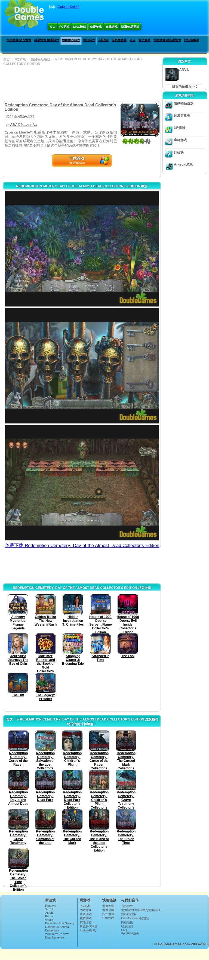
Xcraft (49, 909)
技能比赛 (86, 922)
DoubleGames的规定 (135, 918)
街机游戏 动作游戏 (19, 40)
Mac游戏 (79, 26)
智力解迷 (144, 40)
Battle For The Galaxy (59, 923)
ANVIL (49, 912)
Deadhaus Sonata (57, 926)
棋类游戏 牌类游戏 (46, 40)
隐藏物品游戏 (130, 26)
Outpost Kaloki (68, 7)
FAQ (124, 930)
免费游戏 (96, 26)
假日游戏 (89, 40)
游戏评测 (108, 906)
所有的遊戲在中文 (185, 87)
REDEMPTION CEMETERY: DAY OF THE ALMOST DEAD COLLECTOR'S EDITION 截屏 (82, 186)
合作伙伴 (127, 906)
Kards (49, 916)
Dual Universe (54, 937)
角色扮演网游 (89, 926)
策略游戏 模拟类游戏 (167, 40)
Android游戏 (183, 164)
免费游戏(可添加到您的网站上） (142, 910)
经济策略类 (191, 40)
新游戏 (50, 900)
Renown (50, 905)
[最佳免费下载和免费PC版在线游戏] (24, 15)
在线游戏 (112, 26)
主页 (6, 59)
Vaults (49, 919)
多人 (53, 26)
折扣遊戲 (108, 914)
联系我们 (127, 926)
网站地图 (127, 922)
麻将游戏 (180, 140)
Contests (108, 917)
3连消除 (103, 40)
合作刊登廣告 (130, 933)
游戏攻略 (108, 910)
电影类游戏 (119, 40)
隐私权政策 (128, 914)
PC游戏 (64, 26)
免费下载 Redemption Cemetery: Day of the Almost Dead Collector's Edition (82, 545)
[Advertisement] (81, 83)
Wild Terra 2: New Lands (57, 935)
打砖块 (179, 152)
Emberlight (52, 930)
